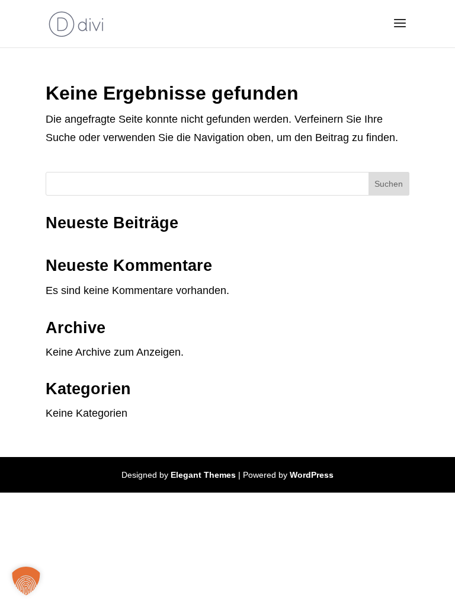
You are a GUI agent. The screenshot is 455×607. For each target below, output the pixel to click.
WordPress (312, 475)
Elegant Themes (203, 475)
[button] (26, 581)
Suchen (388, 184)
